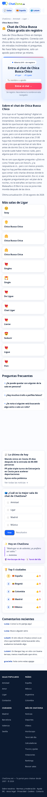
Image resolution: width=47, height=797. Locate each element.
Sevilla (5, 731)
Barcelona (6, 719)
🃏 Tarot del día (33, 559)
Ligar (24, 19)
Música (14, 524)
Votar (9, 533)
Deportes (29, 719)
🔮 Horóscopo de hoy (15, 559)
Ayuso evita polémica (16, 478)
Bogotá (18, 583)
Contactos (6, 700)
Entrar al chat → (23, 86)
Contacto (40, 791)
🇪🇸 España (21, 10)
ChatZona (6, 19)
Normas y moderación (25, 788)
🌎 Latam (35, 10)
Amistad (16, 19)
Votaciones (30, 755)
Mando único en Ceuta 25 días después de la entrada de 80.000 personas (21, 462)
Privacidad (21, 791)
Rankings (29, 760)
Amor (4, 688)
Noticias (28, 714)
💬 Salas (8, 10)
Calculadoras (31, 743)
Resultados (21, 532)
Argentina (29, 694)
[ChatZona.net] (23, 3)
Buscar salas (30, 766)
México (18, 607)
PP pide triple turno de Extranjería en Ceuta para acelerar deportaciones (22, 471)
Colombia (19, 591)
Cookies (31, 791)
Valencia (6, 725)
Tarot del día (30, 737)
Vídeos (28, 725)
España (18, 575)
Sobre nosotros (8, 788)
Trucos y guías (31, 749)
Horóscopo (30, 731)
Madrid (14, 517)
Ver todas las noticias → (16, 482)
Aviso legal (11, 791)
